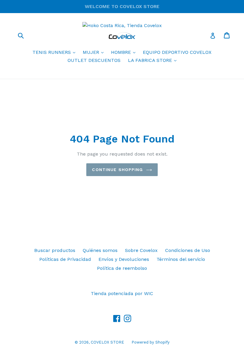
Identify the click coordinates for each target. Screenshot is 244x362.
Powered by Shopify (151, 342)
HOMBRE (124, 52)
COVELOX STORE (107, 342)
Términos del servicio (181, 259)
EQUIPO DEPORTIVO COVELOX (177, 52)
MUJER (95, 52)
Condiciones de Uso (187, 250)
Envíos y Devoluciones (123, 259)
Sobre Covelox (141, 250)
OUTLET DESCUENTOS (94, 60)
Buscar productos (54, 250)
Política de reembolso (122, 268)
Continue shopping (117, 169)
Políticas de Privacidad (65, 259)
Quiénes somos (100, 250)
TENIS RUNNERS (55, 52)
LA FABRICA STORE (153, 60)
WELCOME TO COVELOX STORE (122, 6)
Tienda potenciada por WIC (122, 293)
